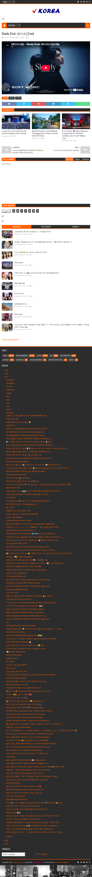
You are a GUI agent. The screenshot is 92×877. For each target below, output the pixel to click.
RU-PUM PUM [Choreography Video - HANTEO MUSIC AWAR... (29, 711)
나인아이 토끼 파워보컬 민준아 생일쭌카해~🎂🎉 (24, 606)
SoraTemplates (37, 862)
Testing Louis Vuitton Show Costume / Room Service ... (26, 714)
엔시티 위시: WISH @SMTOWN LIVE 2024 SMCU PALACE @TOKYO (31, 744)
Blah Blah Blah (19, 283)
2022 (6, 844)
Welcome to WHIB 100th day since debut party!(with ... (26, 471)
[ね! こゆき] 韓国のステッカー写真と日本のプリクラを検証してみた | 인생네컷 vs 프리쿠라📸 (41, 730)
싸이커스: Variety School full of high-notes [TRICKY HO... (27, 809)
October (9, 386)
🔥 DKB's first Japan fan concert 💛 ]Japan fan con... (25, 701)
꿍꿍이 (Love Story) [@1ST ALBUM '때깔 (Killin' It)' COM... (27, 494)
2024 (6, 377)
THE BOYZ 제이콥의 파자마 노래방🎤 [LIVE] (22, 481)
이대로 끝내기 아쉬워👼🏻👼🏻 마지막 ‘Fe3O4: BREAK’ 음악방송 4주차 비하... (33, 491)
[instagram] (89, 2)
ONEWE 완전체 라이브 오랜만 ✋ (18, 422)
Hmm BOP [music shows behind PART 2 (20, 530)
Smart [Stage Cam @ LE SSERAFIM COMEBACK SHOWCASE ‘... (29, 439)
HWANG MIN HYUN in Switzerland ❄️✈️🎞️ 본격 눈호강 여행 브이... (31, 534)
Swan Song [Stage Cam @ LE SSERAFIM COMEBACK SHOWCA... (30, 445)
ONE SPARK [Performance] (16, 678)
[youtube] (84, 2)
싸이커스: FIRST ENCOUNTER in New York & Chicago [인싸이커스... (31, 550)
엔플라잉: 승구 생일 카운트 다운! (18, 511)
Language (19, 360)
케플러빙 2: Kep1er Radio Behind (18, 727)
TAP (7, 622)
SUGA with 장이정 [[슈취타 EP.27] (18, 599)
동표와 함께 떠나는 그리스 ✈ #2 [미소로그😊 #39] (25, 645)
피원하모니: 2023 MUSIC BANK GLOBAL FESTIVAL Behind (28, 770)
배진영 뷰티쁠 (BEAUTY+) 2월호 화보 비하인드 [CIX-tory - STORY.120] (32, 822)
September (10, 390)
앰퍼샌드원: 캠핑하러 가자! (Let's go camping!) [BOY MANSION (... (30, 524)
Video (11, 98)
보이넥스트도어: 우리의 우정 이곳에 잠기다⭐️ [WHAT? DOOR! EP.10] (32, 540)
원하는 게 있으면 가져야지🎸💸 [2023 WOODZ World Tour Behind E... (32, 826)
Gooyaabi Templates (61, 862)
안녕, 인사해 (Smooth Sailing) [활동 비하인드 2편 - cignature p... (30, 829)
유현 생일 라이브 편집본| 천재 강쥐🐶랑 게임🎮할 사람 (27, 560)
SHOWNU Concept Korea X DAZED (19, 520)
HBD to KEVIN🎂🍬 (13, 813)
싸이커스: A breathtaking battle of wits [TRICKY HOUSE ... (27, 429)
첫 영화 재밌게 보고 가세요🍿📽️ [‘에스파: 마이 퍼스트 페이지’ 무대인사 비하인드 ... (37, 448)
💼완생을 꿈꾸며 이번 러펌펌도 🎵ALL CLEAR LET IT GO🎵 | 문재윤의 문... (34, 724)
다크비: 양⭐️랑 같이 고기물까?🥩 (18, 694)
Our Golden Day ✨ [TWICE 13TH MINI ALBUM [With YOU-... (28, 501)
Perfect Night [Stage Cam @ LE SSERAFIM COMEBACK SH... (28, 452)
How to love (10, 668)
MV (51, 355)
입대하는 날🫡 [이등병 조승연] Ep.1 (19, 557)
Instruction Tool (56, 360)
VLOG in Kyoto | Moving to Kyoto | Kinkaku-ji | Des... (26, 648)
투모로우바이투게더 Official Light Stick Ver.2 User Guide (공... (29, 580)
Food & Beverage (36, 360)
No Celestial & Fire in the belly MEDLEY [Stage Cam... (25, 432)
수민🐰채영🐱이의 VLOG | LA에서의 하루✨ (31, 252)
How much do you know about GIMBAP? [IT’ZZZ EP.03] (27, 780)
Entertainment (22, 355)
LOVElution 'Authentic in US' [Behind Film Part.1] (24, 688)
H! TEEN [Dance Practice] (15, 632)
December (10, 380)
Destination (65, 355)
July (8, 396)
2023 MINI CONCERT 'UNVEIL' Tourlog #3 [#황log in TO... (28, 763)
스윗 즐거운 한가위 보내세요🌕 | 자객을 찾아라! (32, 232)
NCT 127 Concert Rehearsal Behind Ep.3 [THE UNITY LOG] (28, 747)
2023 (6, 840)
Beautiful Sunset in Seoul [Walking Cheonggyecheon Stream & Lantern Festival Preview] (45, 133)
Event (71, 360)
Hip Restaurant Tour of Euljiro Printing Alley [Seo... (24, 750)
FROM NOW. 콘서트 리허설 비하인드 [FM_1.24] (23, 455)
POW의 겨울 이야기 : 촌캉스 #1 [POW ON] (22, 514)
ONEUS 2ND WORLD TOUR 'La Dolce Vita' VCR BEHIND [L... (28, 721)
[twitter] (81, 2)
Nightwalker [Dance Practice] (16, 799)
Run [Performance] (13, 783)
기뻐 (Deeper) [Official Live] (16, 576)
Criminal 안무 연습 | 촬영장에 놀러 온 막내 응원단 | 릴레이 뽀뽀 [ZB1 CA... (34, 537)
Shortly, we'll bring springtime (17, 461)
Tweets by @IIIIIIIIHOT (11, 340)
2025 (6, 374)
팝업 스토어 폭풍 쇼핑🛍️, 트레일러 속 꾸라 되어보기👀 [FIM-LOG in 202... (34, 465)
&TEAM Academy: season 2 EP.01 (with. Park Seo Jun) (26, 681)
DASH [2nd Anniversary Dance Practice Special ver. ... (25, 790)
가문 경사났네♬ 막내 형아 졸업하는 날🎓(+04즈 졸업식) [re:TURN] (31, 639)
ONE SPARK (10, 757)
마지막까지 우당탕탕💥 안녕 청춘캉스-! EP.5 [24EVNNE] (27, 740)
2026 (6, 370)
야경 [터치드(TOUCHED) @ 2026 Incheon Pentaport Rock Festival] (14, 132)
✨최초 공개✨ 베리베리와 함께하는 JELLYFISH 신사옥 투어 (28, 691)
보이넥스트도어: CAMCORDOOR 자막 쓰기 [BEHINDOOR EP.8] (29, 734)
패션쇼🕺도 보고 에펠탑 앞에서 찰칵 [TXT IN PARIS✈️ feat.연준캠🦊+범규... (35, 803)
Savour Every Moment (14, 517)
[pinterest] (87, 2)
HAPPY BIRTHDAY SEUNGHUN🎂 (18, 642)
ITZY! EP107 (19, 294)
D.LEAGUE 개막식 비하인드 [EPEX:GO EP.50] (23, 806)
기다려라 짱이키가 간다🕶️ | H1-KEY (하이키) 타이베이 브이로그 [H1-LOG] (34, 832)
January (9, 836)
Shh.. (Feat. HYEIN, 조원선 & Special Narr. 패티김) (24, 773)
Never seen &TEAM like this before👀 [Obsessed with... (26, 760)
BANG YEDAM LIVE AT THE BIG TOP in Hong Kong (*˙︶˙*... (29, 570)
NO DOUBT (10, 662)
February (9, 413)
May (8, 403)
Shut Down (18, 314)
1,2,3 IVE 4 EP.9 (12, 593)
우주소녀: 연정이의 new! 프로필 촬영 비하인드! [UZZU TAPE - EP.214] (32, 816)
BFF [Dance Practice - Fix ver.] (17, 685)
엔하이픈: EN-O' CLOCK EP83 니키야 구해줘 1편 (24, 793)
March (9, 409)
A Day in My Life (12, 419)
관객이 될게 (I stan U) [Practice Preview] (21, 626)
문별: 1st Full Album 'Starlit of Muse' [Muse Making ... (25, 609)
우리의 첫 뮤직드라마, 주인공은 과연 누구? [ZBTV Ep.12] (27, 753)
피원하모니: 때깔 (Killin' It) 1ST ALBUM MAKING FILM (26, 416)
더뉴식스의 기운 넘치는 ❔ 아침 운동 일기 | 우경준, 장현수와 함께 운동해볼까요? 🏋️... (39, 484)
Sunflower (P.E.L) (20, 304)
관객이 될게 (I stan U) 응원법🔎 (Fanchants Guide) (24, 707)
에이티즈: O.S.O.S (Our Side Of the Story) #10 (23, 819)
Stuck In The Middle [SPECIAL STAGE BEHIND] (23, 566)
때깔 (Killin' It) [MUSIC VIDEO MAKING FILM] (23, 583)
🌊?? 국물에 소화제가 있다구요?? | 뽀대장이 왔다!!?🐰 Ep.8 (28, 442)
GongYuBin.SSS (12, 658)
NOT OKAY (10, 507)
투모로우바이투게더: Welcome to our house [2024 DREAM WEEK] (30, 675)
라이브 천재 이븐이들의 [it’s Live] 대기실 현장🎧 (24, 704)
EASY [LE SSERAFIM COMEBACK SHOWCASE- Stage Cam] (27, 586)
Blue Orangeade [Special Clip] (16, 589)
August (9, 393)
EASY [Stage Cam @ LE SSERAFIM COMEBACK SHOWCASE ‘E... (29, 458)
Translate (43, 854)
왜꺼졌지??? (10, 425)
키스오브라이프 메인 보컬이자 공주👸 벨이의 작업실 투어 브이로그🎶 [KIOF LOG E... (38, 468)
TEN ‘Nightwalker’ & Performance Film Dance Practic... (26, 435)
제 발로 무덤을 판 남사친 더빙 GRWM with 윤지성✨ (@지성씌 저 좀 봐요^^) (43, 242)
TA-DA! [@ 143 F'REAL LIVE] (16, 543)
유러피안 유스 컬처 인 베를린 (17, 698)
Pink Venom (18, 263)
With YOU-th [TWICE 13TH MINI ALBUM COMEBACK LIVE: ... (29, 547)
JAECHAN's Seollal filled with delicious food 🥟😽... (24, 635)
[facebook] (78, 2)
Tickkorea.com (18, 862)
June (8, 400)
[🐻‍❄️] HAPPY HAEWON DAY (16, 652)
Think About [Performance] (16, 475)
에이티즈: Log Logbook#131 (16, 665)
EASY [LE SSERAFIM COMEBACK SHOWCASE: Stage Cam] (27, 619)
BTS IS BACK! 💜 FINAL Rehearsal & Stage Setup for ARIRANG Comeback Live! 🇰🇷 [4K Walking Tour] (74, 134)
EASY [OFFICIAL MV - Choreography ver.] (21, 504)
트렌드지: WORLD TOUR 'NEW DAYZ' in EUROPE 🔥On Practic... (30, 596)
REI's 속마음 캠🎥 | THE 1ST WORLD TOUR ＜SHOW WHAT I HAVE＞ (32, 776)
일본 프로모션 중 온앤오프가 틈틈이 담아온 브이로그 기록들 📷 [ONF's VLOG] (35, 767)
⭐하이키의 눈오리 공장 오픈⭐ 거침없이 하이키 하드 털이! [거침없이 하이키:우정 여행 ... (40, 553)
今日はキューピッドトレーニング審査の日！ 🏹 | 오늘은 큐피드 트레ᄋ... (33, 527)
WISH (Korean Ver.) (13, 488)
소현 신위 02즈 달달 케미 (15, 796)
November (10, 383)
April (8, 406)
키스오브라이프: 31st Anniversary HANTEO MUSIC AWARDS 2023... (31, 603)
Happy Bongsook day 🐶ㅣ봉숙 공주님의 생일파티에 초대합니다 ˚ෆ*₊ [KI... (34, 629)
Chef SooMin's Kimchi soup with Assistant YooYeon (24, 717)
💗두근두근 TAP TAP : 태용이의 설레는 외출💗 (23, 786)
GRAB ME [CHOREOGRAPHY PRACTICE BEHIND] (24, 612)
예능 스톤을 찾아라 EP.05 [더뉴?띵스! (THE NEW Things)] (27, 737)
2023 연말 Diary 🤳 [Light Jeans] (18, 478)
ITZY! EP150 (10, 498)
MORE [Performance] (13, 655)
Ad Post (6, 360)
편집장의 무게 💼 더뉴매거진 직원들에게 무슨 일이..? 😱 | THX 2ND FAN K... (35, 563)
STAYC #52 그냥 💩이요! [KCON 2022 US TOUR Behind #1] (36, 273)
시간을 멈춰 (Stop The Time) (16, 671)
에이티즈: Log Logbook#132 (16, 573)
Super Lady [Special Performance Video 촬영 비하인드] (26, 616)
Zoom (18, 98)
